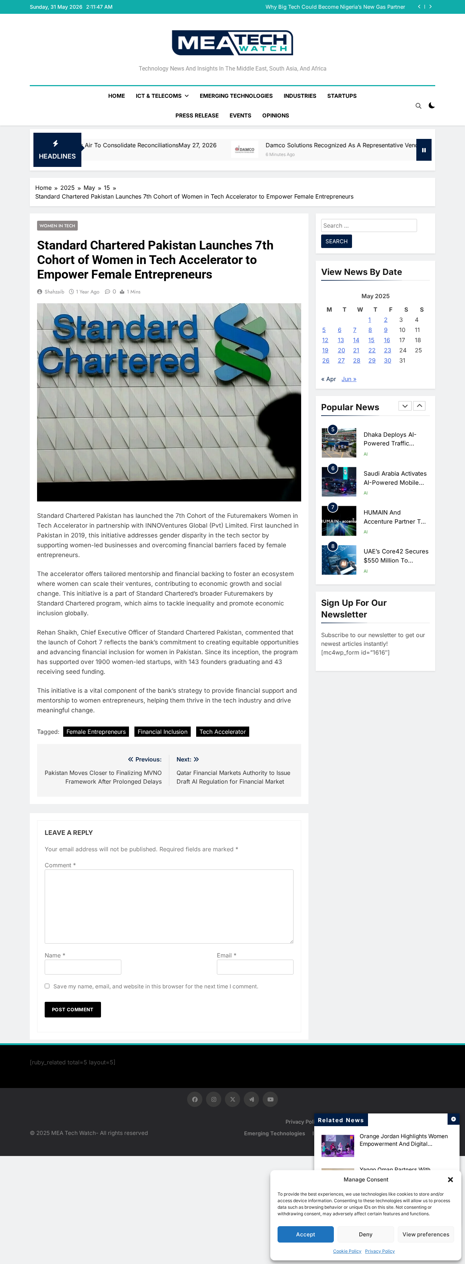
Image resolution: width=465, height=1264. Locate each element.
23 (387, 350)
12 (325, 340)
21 (356, 350)
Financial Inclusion (162, 731)
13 (341, 340)
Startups (342, 95)
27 (341, 360)
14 (356, 340)
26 (325, 360)
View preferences (426, 1234)
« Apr (328, 379)
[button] (450, 1179)
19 (325, 350)
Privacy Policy (380, 1251)
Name (55, 955)
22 (372, 350)
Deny (366, 1234)
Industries (300, 95)
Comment (60, 865)
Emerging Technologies (236, 95)
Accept (305, 1234)
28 (356, 360)
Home (116, 95)
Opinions (275, 115)
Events (240, 115)
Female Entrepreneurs (96, 731)
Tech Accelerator (222, 731)
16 (387, 340)
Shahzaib (54, 291)
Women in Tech (57, 226)
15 (371, 340)
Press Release (197, 115)
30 (387, 360)
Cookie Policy (347, 1251)
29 (372, 360)
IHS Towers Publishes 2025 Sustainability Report (344, 7)
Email (226, 955)
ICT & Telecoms (159, 95)
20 (341, 350)
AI (366, 454)
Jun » (348, 379)
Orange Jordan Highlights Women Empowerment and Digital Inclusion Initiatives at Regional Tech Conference (404, 1148)
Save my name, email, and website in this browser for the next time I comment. (155, 986)
